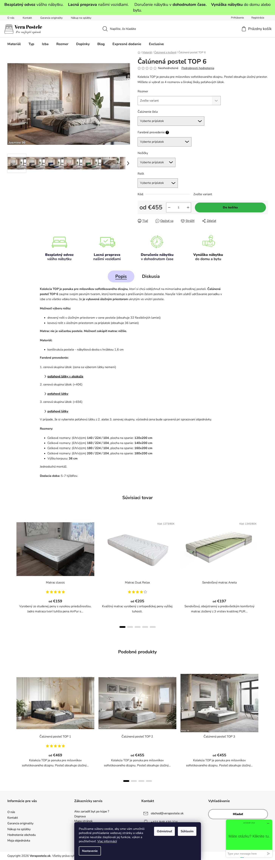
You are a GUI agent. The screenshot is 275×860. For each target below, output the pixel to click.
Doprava (80, 816)
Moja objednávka (18, 840)
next (265, 573)
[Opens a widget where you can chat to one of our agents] (249, 838)
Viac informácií (107, 841)
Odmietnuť (164, 831)
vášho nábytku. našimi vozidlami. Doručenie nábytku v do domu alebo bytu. (137, 7)
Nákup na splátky (81, 18)
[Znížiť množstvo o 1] (169, 207)
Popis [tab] (121, 276)
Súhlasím (187, 831)
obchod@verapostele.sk (167, 813)
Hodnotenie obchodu (21, 835)
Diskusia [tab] (151, 276)
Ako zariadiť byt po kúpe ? (91, 811)
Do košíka (230, 207)
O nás (10, 18)
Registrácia (257, 17)
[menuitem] (14, 44)
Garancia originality (51, 18)
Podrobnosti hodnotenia (197, 68)
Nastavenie (90, 851)
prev (10, 573)
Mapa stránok (83, 821)
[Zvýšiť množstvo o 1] (188, 207)
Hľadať (238, 814)
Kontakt (27, 18)
